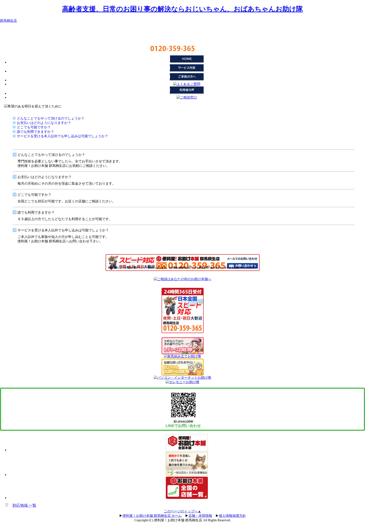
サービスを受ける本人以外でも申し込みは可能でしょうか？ (62, 136)
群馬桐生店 (8, 20)
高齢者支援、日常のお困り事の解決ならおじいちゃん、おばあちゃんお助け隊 (182, 9)
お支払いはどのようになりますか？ (44, 123)
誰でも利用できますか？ (35, 131)
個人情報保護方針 (232, 515)
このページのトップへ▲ (182, 511)
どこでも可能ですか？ (34, 127)
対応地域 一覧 (24, 505)
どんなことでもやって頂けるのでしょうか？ (50, 118)
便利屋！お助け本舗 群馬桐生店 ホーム (152, 515)
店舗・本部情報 (200, 515)
